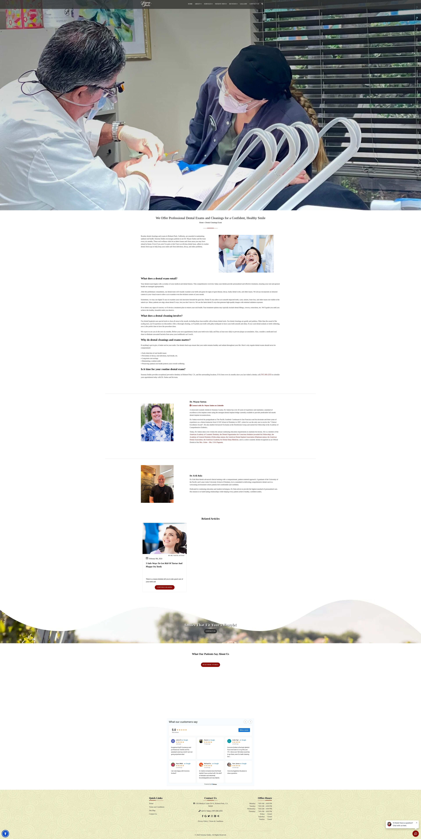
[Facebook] (202, 816)
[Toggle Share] (218, 816)
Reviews (232, 4)
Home (190, 4)
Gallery (243, 4)
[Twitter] (209, 816)
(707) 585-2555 (265, 375)
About (197, 4)
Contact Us (254, 4)
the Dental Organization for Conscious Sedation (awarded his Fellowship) (245, 434)
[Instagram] (212, 816)
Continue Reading (164, 587)
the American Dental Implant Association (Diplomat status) (246, 437)
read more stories (210, 664)
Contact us (210, 631)
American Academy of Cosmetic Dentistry (204, 434)
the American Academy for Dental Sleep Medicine (221, 440)
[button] (5, 833)
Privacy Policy (203, 821)
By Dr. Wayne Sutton (176, 555)
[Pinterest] (215, 816)
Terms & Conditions (216, 821)
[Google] (205, 816)
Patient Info (220, 4)
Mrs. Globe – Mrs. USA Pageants (211, 442)
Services (207, 4)
